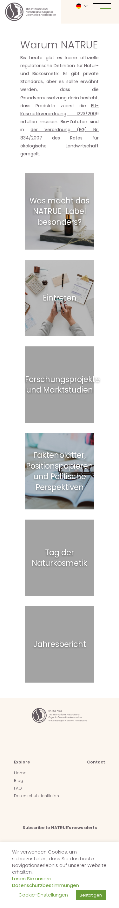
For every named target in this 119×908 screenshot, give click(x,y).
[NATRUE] (30, 12)
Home (20, 773)
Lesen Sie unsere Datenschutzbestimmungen (45, 882)
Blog (18, 780)
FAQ (18, 788)
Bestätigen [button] (91, 895)
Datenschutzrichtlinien (36, 795)
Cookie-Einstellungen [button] (43, 894)
